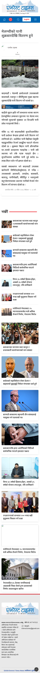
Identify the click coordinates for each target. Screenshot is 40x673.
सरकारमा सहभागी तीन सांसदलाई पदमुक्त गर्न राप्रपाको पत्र (25, 253)
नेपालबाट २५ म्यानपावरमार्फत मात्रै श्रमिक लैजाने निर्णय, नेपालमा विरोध (24, 311)
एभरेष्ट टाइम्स (12, 47)
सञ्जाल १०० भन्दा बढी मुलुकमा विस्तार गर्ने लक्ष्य (24, 296)
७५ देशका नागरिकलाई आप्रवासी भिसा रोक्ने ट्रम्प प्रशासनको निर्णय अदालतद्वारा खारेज (17, 585)
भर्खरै (5, 212)
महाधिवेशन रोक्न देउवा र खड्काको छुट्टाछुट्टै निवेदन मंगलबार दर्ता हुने (23, 238)
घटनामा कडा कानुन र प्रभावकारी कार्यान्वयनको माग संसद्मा (25, 223)
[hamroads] (20, 106)
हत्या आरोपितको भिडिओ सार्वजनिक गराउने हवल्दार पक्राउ (25, 267)
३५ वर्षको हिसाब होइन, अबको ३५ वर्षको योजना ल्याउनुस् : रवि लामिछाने (24, 282)
